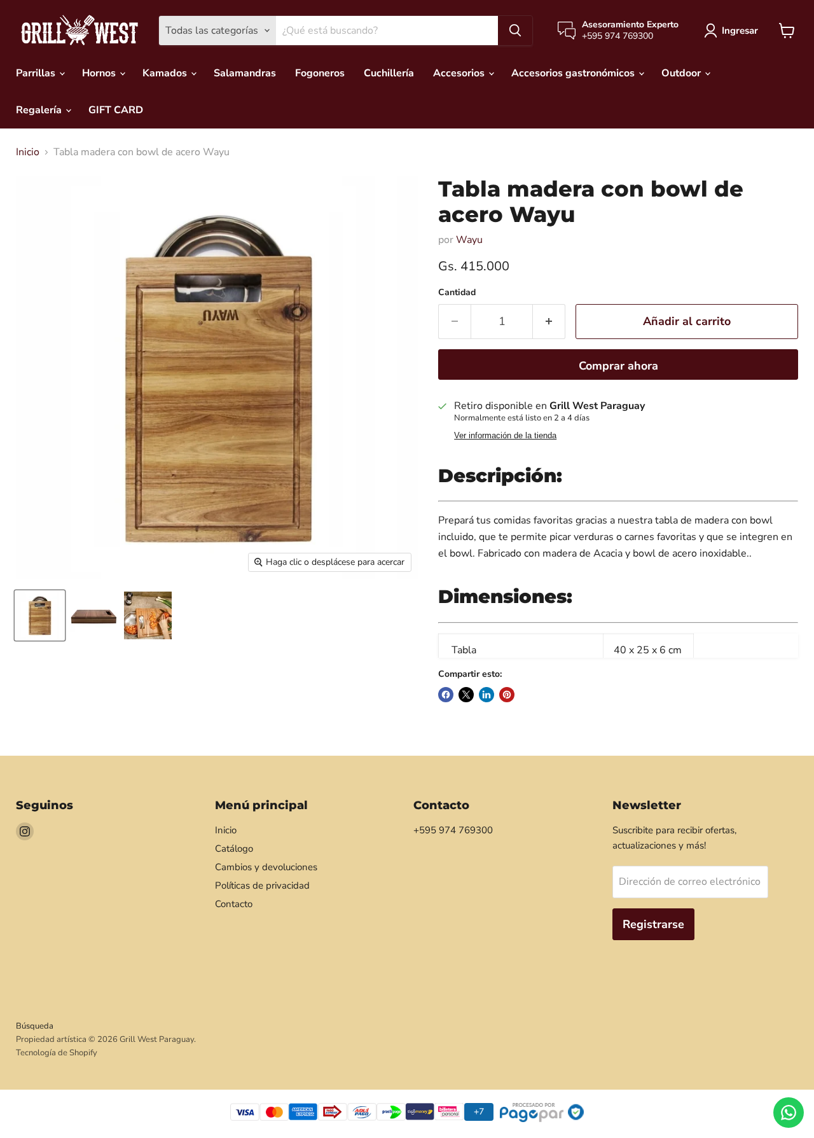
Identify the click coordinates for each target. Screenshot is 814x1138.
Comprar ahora (618, 365)
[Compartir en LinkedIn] (486, 694)
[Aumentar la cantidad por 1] (549, 321)
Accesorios (460, 73)
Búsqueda (34, 1026)
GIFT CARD (115, 110)
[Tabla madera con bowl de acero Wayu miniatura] (40, 615)
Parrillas (37, 73)
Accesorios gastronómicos (574, 73)
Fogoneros (320, 73)
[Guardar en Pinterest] (506, 694)
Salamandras (245, 73)
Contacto (233, 904)
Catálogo (234, 848)
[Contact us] (788, 1112)
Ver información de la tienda (505, 435)
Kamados (166, 73)
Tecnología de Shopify (56, 1052)
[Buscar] (515, 30)
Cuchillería (389, 73)
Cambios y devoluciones (266, 867)
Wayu (469, 240)
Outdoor (682, 73)
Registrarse (653, 924)
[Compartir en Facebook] (445, 694)
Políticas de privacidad (262, 885)
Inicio (27, 152)
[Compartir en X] (466, 694)
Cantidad (457, 293)
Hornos (100, 73)
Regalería (40, 110)
